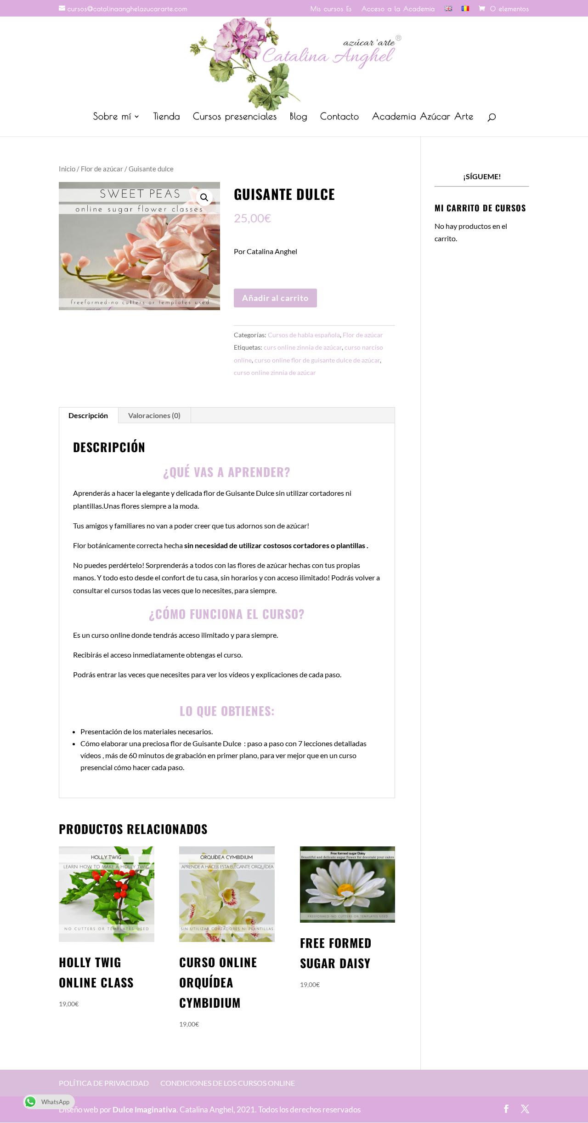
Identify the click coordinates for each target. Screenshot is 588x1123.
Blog (298, 117)
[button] (204, 197)
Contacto (339, 117)
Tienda (166, 117)
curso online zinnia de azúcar (275, 372)
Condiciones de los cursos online (227, 1082)
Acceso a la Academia (398, 9)
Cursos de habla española (304, 335)
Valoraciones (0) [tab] (154, 415)
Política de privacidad (104, 1082)
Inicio (67, 168)
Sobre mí (112, 117)
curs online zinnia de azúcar (303, 347)
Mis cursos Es (331, 9)
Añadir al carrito (275, 298)
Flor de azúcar (102, 168)
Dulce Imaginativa (144, 1109)
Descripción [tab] (88, 415)
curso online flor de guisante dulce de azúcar (317, 360)
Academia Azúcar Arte (423, 117)
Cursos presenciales (235, 117)
